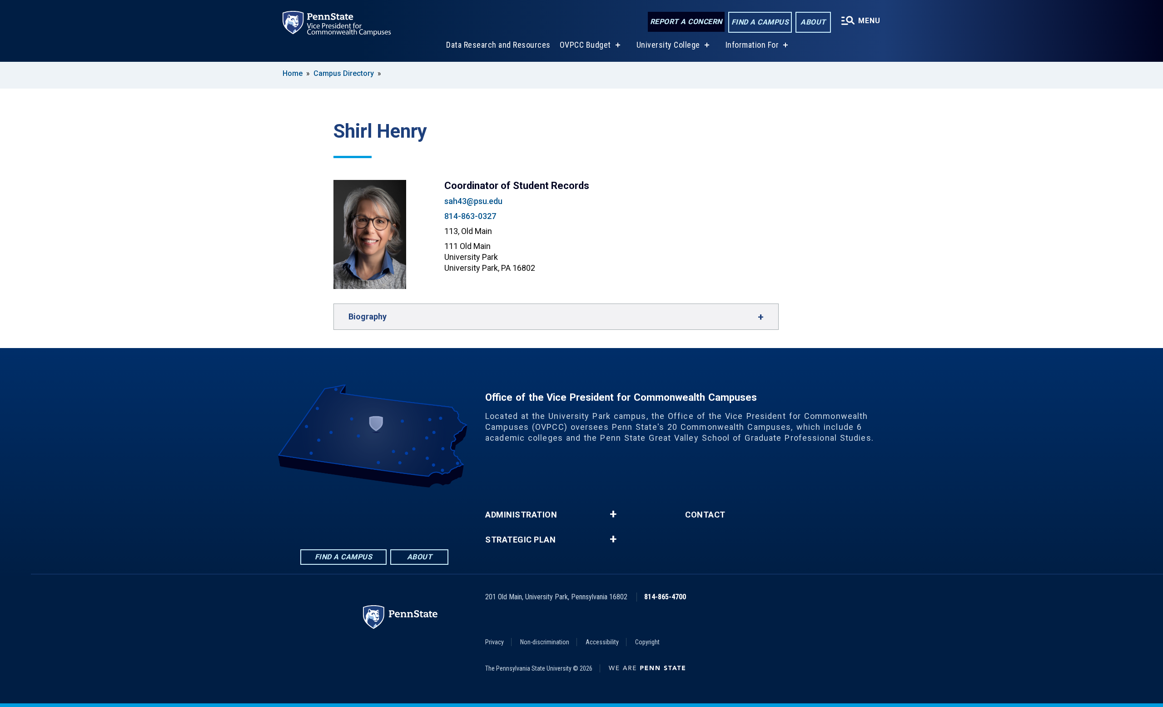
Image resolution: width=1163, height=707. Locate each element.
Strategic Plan (520, 539)
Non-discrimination (544, 642)
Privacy (494, 642)
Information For (752, 45)
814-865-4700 (665, 596)
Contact (705, 514)
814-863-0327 (470, 216)
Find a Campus (760, 22)
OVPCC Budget (585, 45)
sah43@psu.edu (473, 201)
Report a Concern (686, 21)
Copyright (647, 642)
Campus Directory (343, 73)
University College (668, 45)
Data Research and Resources (498, 45)
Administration (521, 514)
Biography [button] (367, 316)
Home (293, 73)
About (813, 22)
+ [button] (613, 514)
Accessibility (602, 642)
